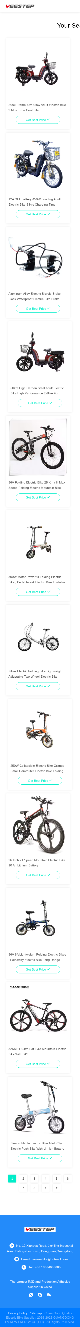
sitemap (36, 1313)
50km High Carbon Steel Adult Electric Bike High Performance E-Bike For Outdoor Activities (37, 393)
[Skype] (40, 1294)
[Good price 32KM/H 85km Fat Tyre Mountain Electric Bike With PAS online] (38, 1013)
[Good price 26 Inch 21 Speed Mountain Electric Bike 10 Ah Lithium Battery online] (38, 825)
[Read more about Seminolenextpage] (46, 1188)
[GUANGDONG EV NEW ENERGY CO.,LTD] (20, 6)
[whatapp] (31, 1294)
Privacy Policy (18, 1313)
